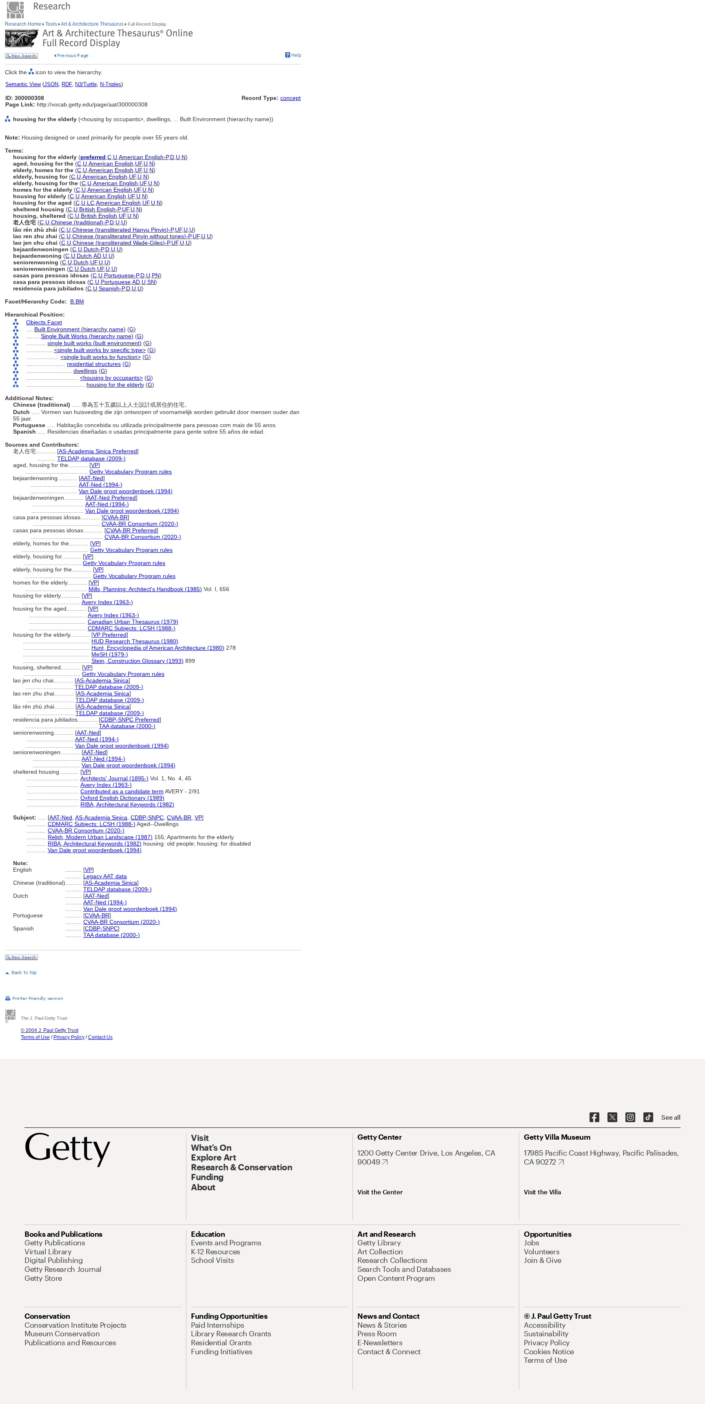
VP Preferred (109, 634)
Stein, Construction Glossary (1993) (137, 661)
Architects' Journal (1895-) (114, 778)
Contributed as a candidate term (122, 791)
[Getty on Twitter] (612, 1118)
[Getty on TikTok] (648, 1118)
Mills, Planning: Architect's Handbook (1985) (145, 589)
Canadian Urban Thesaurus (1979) (133, 621)
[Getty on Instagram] (630, 1118)
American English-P (143, 157)
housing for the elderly (115, 384)
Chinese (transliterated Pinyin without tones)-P (131, 236)
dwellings (85, 371)
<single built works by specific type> (100, 350)
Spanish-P (111, 288)
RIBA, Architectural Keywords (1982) (127, 804)
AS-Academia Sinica (102, 680)
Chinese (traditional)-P (79, 222)
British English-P (99, 209)
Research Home (23, 24)
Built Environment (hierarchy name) (80, 329)
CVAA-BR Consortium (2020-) (140, 523)
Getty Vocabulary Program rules (130, 471)
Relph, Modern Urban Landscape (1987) (100, 837)
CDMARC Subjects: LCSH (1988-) (131, 628)
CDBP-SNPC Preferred (130, 719)
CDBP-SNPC (147, 817)
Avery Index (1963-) (107, 602)
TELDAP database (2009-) (91, 458)
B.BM (77, 301)
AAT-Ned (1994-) (100, 484)
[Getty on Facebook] (594, 1118)
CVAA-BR (115, 517)
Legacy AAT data (105, 876)
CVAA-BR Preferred (131, 530)
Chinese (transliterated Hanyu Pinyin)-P (122, 229)
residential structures (94, 364)
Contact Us (100, 1037)
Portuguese (116, 282)
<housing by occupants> (111, 377)
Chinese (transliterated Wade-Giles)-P (121, 242)
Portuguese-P (121, 275)
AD (97, 255)
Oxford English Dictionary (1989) (122, 798)
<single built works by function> (100, 357)
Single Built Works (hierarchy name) (87, 336)
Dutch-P (94, 249)
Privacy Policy (68, 1037)
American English (111, 163)
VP (94, 465)
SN (151, 282)
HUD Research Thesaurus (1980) (134, 641)
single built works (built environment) (94, 343)
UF (138, 163)
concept (290, 98)
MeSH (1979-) (109, 654)
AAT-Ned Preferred (111, 497)
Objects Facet (44, 322)
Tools (51, 24)
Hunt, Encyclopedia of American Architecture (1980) (157, 647)
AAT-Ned (91, 478)
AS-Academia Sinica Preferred (98, 451)
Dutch (84, 255)
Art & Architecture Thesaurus (92, 24)
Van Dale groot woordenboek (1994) (126, 491)
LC (90, 202)
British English (99, 216)
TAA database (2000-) (127, 726)
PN (156, 275)
